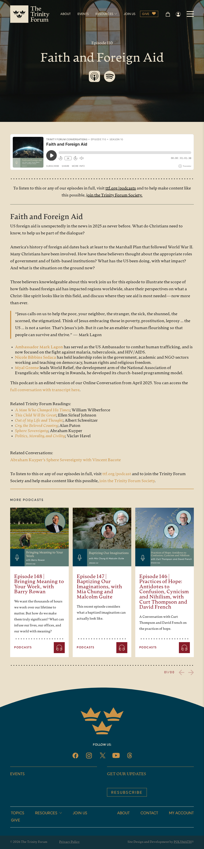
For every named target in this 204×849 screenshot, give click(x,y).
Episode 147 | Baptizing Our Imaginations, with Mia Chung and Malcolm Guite (99, 587)
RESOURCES (104, 14)
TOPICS (17, 813)
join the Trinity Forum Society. (114, 195)
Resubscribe (127, 793)
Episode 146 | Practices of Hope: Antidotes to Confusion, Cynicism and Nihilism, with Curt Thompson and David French (164, 592)
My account (181, 813)
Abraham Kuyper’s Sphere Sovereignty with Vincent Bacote (65, 460)
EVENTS (83, 14)
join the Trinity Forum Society (127, 481)
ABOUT (65, 14)
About (123, 813)
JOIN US (129, 14)
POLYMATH (183, 842)
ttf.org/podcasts (120, 189)
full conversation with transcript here (44, 390)
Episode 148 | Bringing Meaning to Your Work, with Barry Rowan (39, 584)
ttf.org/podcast (116, 474)
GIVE (145, 14)
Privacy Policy (69, 842)
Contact (149, 813)
